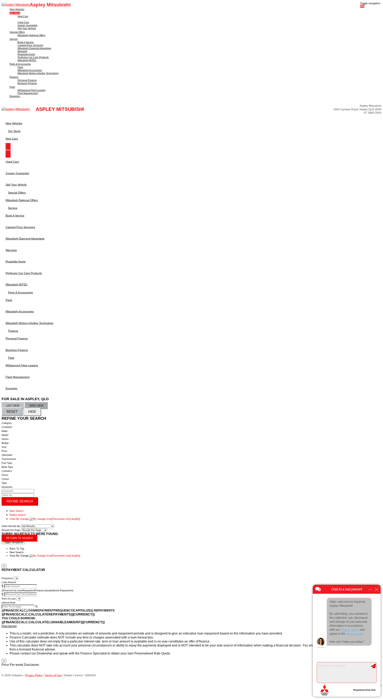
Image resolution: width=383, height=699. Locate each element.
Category (7, 423)
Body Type (7, 467)
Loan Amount (9, 582)
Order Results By (11, 526)
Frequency (7, 578)
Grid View (36, 405)
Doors (5, 475)
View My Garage (45, 518)
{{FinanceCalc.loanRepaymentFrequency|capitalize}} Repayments (37, 590)
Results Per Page (11, 530)
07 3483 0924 (372, 112)
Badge (5, 443)
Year (4, 447)
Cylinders (7, 471)
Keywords (7, 487)
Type (4, 483)
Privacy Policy (33, 675)
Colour (5, 479)
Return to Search (19, 538)
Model (5, 435)
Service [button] (14, 39)
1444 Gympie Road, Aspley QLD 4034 (357, 109)
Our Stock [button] (15, 13)
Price (4, 451)
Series (5, 439)
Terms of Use (53, 675)
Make (5, 431)
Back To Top (17, 548)
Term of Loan (9, 598)
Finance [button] (14, 77)
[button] (191, 626)
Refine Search (20, 501)
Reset (12, 411)
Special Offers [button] (17, 32)
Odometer (7, 455)
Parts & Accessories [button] (20, 64)
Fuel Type (7, 463)
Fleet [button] (12, 87)
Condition (7, 427)
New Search (17, 510)
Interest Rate (8, 602)
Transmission (9, 459)
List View (12, 405)
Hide (32, 411)
